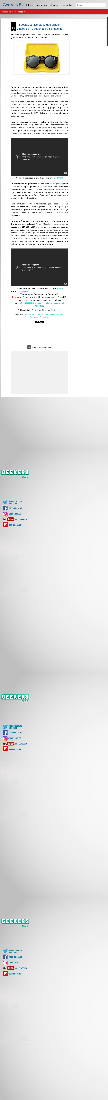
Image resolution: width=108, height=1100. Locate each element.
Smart (40, 314)
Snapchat (34, 317)
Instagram (55, 303)
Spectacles (44, 317)
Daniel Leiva (56, 310)
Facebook (38, 303)
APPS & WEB (30, 314)
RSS (20, 302)
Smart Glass (49, 314)
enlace (60, 177)
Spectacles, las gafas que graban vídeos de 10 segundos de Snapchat (40, 26)
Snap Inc (60, 314)
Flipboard (28, 302)
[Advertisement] (84, 66)
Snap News (23, 291)
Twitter (47, 303)
